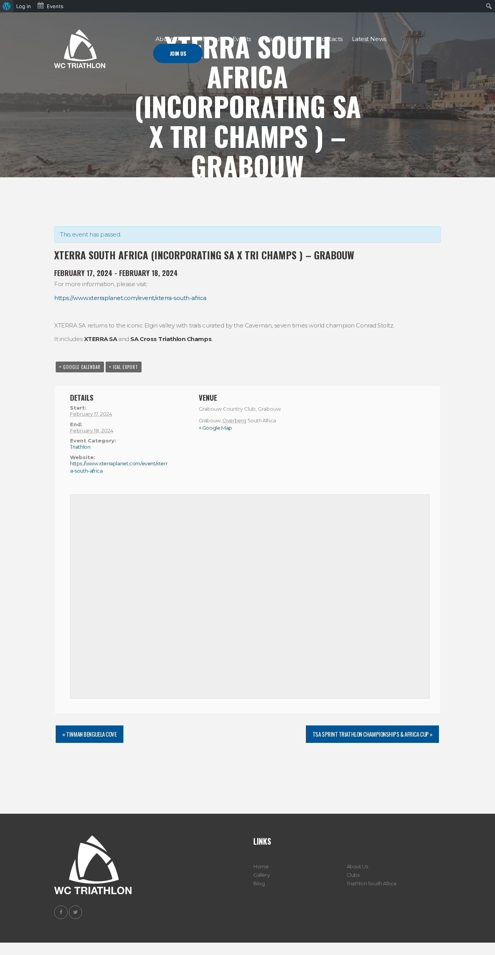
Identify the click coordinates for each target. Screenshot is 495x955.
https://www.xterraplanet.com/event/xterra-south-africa (130, 298)
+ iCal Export (123, 367)
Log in (23, 6)
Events (55, 6)
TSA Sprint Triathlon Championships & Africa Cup (372, 734)
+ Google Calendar (80, 367)
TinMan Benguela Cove (89, 734)
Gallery (261, 875)
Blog (259, 883)
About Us (357, 866)
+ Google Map (215, 428)
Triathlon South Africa (371, 883)
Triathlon (80, 447)
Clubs (353, 875)
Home (260, 866)
